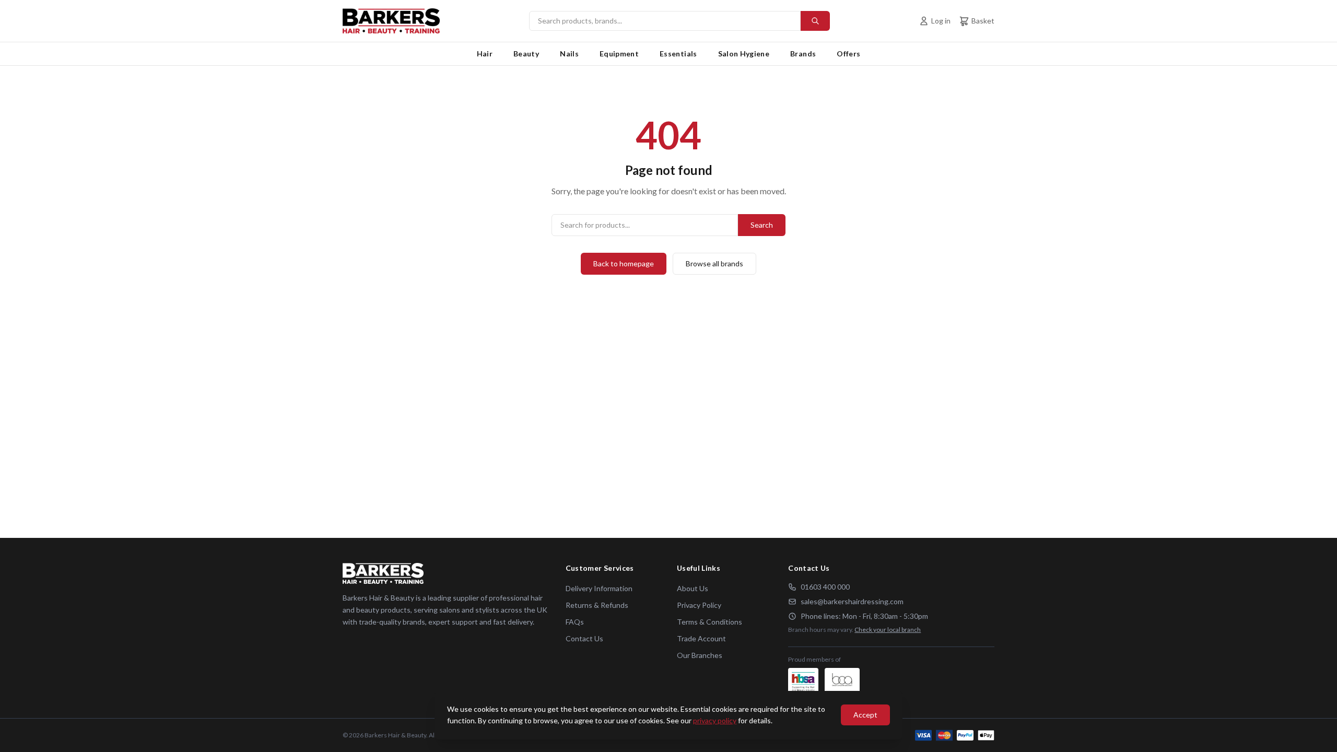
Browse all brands (714, 263)
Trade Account (701, 638)
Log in (941, 20)
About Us (692, 588)
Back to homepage (623, 263)
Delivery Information (599, 588)
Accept (865, 714)
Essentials (678, 53)
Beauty (526, 53)
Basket (982, 20)
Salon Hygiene (744, 53)
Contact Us (584, 638)
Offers (848, 53)
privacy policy (714, 720)
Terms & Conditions (709, 621)
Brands (803, 53)
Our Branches (699, 655)
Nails (569, 53)
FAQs (575, 621)
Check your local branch (887, 629)
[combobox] (679, 21)
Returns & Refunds (597, 605)
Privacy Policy (699, 605)
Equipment (619, 53)
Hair (484, 53)
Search (761, 224)
